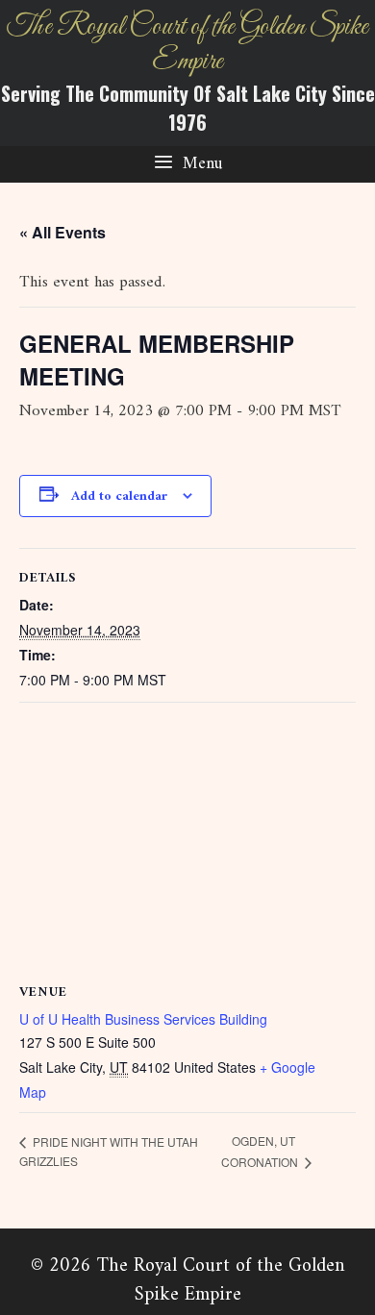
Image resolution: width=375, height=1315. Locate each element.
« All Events (62, 232)
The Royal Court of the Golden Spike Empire (187, 44)
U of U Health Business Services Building (143, 1019)
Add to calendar (119, 496)
